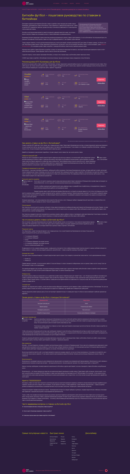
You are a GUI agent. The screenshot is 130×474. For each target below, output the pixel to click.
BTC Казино (56, 3)
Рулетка (74, 446)
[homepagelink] (28, 3)
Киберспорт (75, 459)
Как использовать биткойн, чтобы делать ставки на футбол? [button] (38, 406)
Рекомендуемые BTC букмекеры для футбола (90, 24)
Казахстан (63, 443)
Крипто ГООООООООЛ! (85, 30)
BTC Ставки (64, 3)
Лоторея (74, 453)
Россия (62, 436)
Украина (63, 439)
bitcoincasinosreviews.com (54, 470)
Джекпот (74, 450)
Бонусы (78, 3)
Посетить (101, 79)
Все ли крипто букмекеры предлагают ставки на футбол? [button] (38, 411)
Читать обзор (101, 83)
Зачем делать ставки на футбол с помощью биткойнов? (92, 28)
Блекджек (74, 439)
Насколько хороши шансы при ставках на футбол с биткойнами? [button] (39, 415)
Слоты (73, 436)
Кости (73, 448)
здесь (107, 141)
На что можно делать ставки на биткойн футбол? (91, 27)
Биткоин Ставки (76, 455)
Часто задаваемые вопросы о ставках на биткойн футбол (93, 31)
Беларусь (63, 441)
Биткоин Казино (54, 436)
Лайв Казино (75, 443)
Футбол (74, 457)
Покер (73, 441)
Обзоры (72, 3)
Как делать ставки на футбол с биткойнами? (90, 25)
